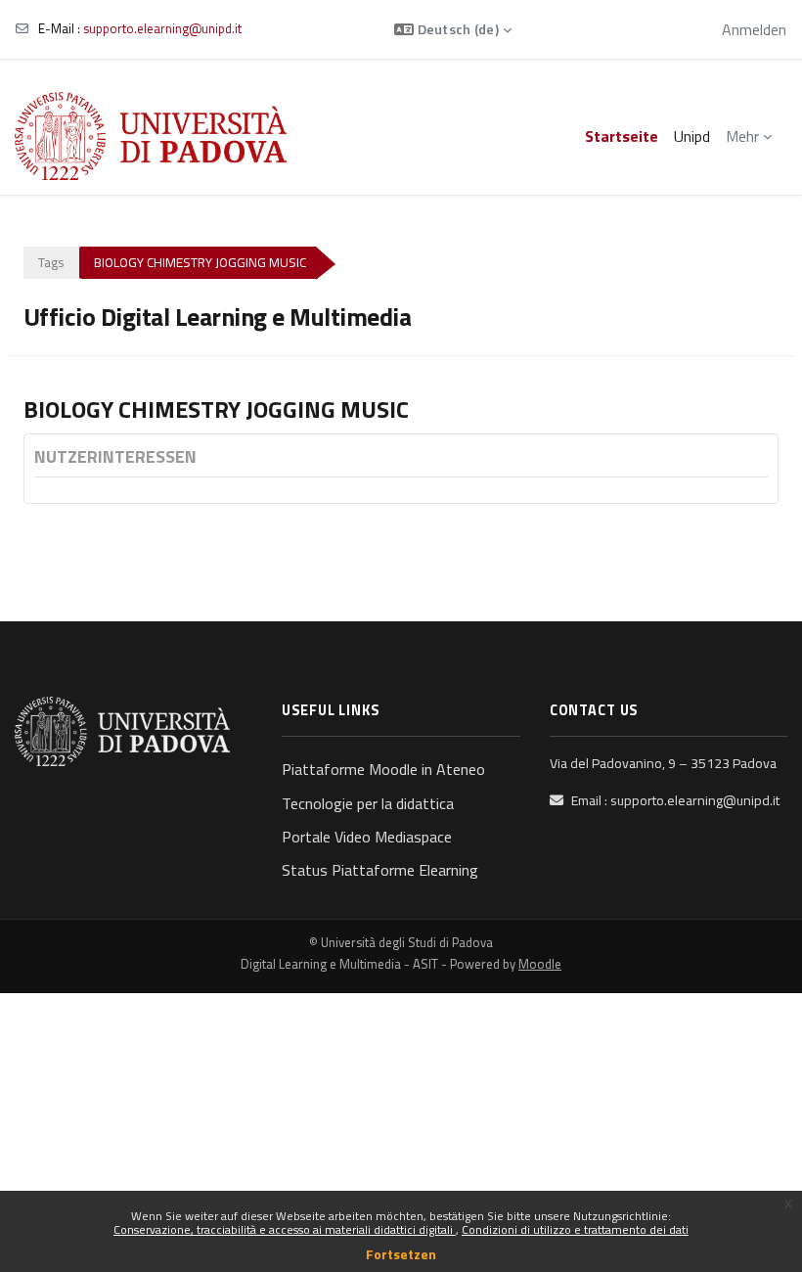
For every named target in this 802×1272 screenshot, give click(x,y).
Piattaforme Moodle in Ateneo (383, 769)
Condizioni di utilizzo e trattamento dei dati (575, 1229)
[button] (452, 29)
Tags (51, 262)
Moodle (539, 964)
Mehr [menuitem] (742, 136)
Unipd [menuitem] (692, 136)
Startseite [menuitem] (621, 136)
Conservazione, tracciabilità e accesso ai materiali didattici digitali (284, 1229)
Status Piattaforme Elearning (380, 870)
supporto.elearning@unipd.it (162, 28)
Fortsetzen (401, 1254)
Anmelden (754, 29)
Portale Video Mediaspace (367, 836)
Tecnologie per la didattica (368, 803)
